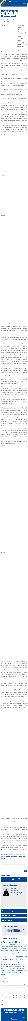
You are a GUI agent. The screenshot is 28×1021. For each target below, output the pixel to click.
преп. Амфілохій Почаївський (17, 849)
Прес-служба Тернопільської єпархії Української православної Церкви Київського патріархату (13, 856)
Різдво (18, 948)
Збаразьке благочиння (20, 944)
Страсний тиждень (18, 950)
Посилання (4, 851)
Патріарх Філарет (5, 948)
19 (9, 995)
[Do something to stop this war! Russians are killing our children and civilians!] (3, 3)
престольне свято (18, 968)
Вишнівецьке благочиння (5, 944)
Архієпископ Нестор (12, 941)
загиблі (9, 957)
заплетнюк (13, 957)
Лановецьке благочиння (10, 946)
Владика (12, 944)
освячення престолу (12, 966)
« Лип (2, 1004)
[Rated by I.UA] (14, 1019)
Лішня (16, 946)
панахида (19, 966)
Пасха (24, 946)
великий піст (10, 954)
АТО (2, 942)
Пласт (10, 948)
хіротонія (14, 972)
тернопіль (17, 970)
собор (12, 970)
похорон (23, 966)
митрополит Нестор (21, 962)
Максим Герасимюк (9, 19)
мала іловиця (6, 849)
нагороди (23, 964)
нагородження (17, 964)
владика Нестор (17, 954)
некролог (2, 966)
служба (9, 970)
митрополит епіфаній (8, 964)
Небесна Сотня (20, 946)
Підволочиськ (14, 948)
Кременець (3, 946)
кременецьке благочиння (5, 962)
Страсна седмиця (10, 950)
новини (6, 966)
